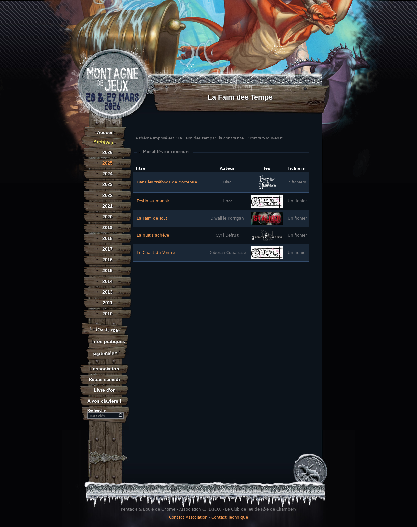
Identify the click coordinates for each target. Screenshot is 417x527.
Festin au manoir (153, 201)
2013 (107, 292)
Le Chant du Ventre (156, 252)
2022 (107, 195)
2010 (107, 313)
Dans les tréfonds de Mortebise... (169, 182)
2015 (107, 270)
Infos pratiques (108, 341)
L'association (104, 368)
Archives (103, 142)
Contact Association (188, 517)
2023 (107, 184)
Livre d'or (104, 390)
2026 (107, 152)
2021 (107, 206)
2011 (108, 302)
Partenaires (106, 353)
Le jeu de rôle (104, 329)
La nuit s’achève (153, 235)
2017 (107, 249)
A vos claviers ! (104, 401)
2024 (107, 173)
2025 (107, 163)
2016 (107, 259)
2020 (107, 216)
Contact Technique (229, 517)
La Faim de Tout (152, 218)
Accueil (105, 132)
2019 (107, 227)
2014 (107, 281)
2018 (107, 238)
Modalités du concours (166, 152)
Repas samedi (104, 379)
